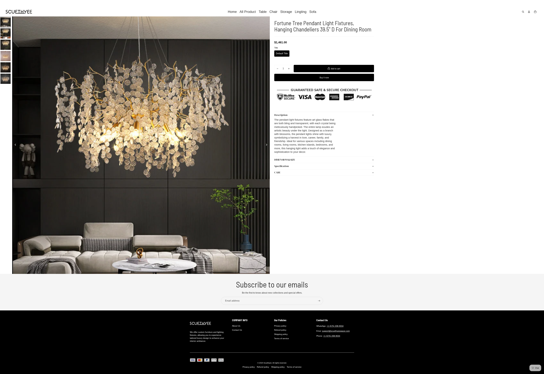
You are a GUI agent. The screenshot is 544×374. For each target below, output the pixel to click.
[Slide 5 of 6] (5, 67)
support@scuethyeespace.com (336, 331)
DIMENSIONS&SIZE (284, 160)
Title (276, 48)
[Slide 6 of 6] (5, 79)
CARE (277, 172)
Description (280, 115)
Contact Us (237, 330)
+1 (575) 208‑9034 (335, 326)
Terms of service (281, 338)
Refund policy (280, 330)
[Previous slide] (14, 145)
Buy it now (324, 77)
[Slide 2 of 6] (5, 33)
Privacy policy (280, 326)
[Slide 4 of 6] (5, 56)
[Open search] (523, 12)
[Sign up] (319, 300)
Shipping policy (281, 334)
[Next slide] (267, 145)
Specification (281, 166)
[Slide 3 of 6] (5, 45)
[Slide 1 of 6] (5, 22)
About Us (236, 326)
